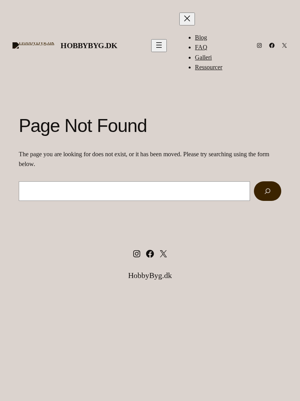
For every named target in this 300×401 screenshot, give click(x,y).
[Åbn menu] (159, 45)
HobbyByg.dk (89, 45)
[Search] (267, 190)
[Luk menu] (187, 19)
